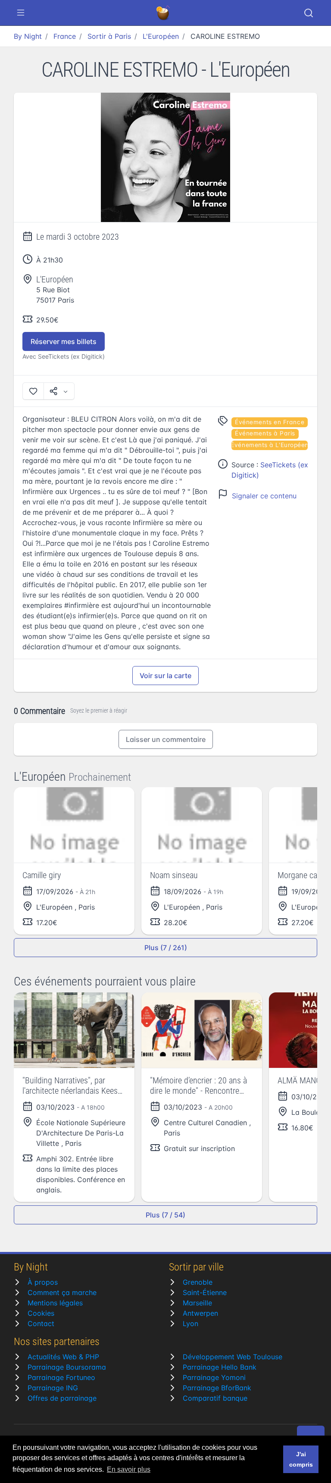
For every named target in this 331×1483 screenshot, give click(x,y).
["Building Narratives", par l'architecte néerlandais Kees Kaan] (74, 1030)
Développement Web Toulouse (232, 1356)
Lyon (190, 1323)
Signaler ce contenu (264, 495)
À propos (43, 1282)
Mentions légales (55, 1302)
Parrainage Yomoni (214, 1377)
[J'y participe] (33, 391)
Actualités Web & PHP (63, 1356)
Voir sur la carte (165, 675)
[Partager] (59, 391)
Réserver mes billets (64, 341)
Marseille (197, 1302)
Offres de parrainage (62, 1398)
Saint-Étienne (205, 1292)
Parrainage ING (53, 1387)
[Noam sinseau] (201, 825)
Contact (41, 1323)
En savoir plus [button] (128, 1469)
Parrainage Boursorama (67, 1367)
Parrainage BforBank (217, 1387)
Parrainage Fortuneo (61, 1377)
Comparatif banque (215, 1398)
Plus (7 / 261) (165, 947)
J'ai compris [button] (301, 1459)
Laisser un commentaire (166, 739)
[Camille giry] (74, 825)
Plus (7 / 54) (165, 1215)
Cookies (41, 1313)
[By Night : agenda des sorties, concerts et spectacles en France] (164, 13)
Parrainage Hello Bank (219, 1367)
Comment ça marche (62, 1292)
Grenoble (197, 1282)
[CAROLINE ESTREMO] (165, 157)
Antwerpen (200, 1313)
